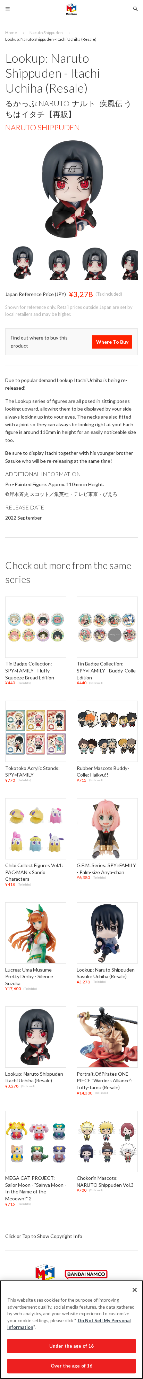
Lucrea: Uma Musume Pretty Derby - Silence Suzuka (29, 976)
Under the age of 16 (71, 1346)
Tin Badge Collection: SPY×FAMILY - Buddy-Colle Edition (106, 670)
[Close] (134, 1290)
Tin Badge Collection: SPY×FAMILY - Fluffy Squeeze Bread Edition (29, 670)
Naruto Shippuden (42, 127)
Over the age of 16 (71, 1366)
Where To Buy (112, 342)
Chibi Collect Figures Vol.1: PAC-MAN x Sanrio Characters (34, 872)
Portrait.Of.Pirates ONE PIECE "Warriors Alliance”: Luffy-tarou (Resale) (105, 1080)
